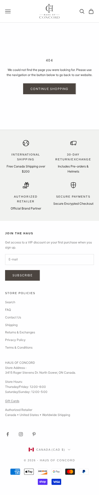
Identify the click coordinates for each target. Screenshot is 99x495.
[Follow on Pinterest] (34, 434)
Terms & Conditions (18, 347)
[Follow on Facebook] (7, 434)
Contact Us (13, 317)
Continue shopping (49, 89)
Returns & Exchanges (20, 332)
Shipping (11, 325)
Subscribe (22, 275)
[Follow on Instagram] (20, 434)
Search (10, 302)
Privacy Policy (15, 340)
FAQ (8, 310)
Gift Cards (12, 401)
